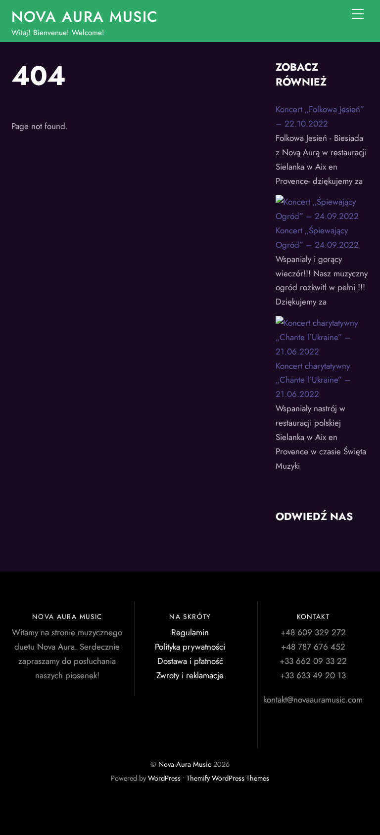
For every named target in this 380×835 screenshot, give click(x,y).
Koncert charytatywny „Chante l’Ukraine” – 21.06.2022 (313, 380)
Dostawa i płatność (190, 661)
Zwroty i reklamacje (190, 675)
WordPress (164, 778)
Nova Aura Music (184, 764)
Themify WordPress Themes (228, 778)
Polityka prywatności (190, 647)
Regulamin (190, 632)
